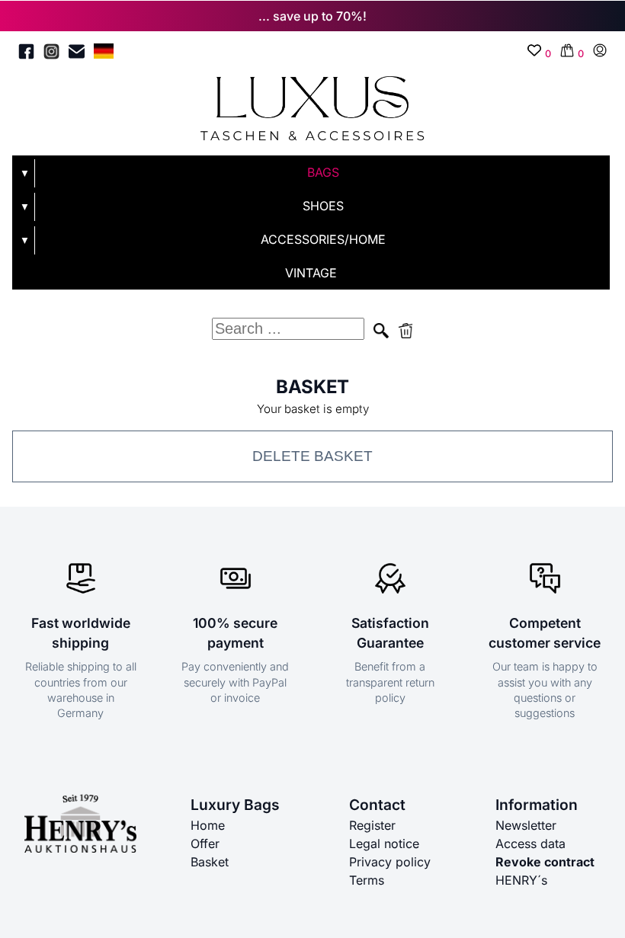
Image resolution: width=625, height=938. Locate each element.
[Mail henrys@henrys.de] (77, 53)
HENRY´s (521, 880)
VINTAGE (311, 272)
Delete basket (312, 456)
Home (208, 825)
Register (372, 825)
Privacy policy (390, 861)
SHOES (323, 205)
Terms (366, 880)
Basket (210, 861)
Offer (205, 843)
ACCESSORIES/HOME (323, 239)
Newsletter (525, 825)
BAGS (323, 172)
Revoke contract (545, 861)
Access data (530, 843)
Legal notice (384, 843)
